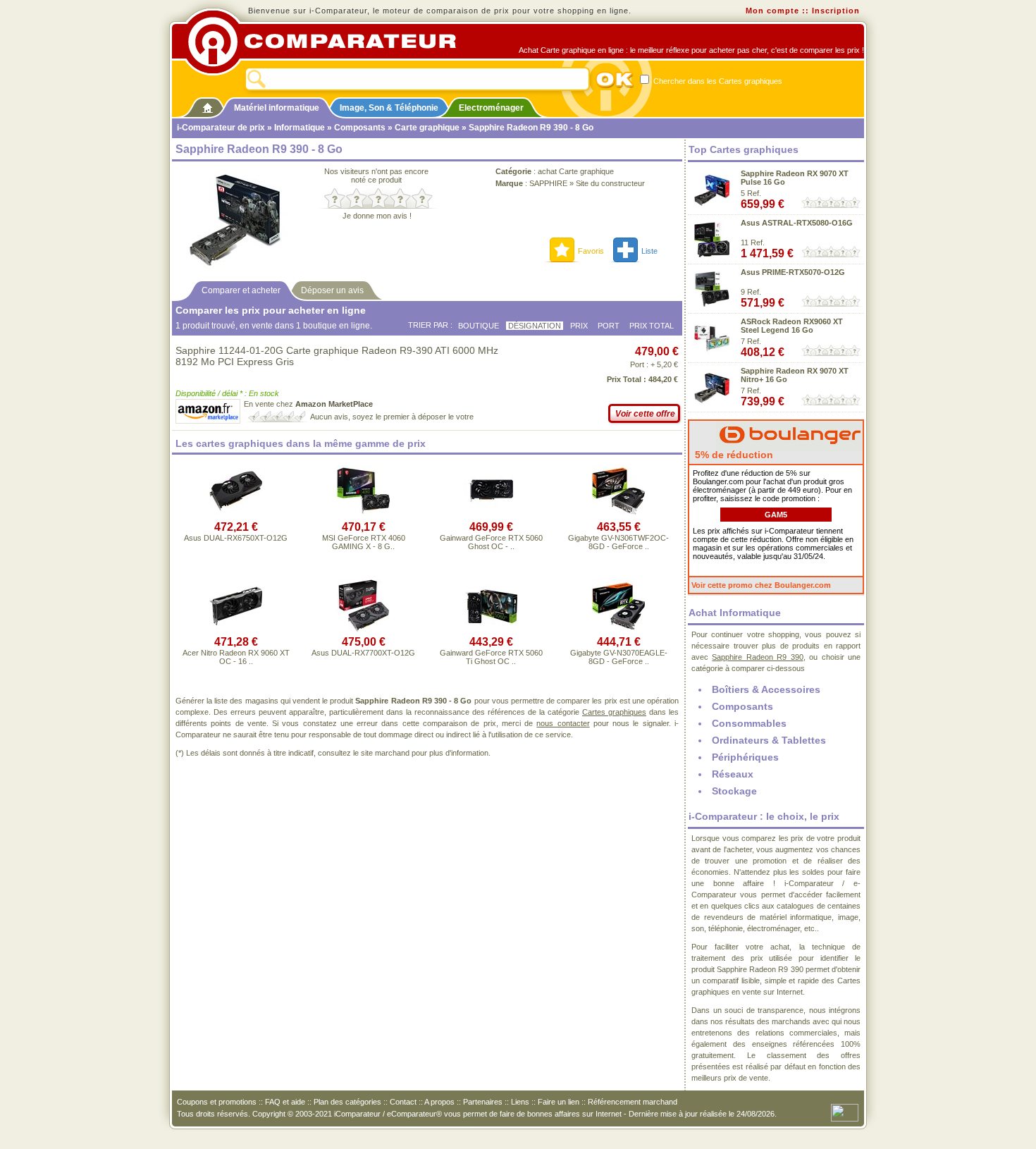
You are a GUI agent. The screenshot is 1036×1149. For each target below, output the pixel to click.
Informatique (299, 128)
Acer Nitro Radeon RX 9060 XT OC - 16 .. (236, 657)
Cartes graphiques (614, 712)
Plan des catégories (347, 1102)
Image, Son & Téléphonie (389, 108)
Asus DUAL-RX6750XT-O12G (236, 538)
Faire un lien (558, 1102)
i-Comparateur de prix (221, 128)
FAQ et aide (285, 1102)
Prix (579, 325)
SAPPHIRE (548, 183)
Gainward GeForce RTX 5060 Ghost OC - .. (491, 542)
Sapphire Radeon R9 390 (757, 657)
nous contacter (562, 723)
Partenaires (482, 1102)
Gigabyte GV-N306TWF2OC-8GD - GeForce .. (618, 542)
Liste (649, 251)
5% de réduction (732, 454)
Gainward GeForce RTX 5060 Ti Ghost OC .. (491, 657)
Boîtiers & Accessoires (766, 689)
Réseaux (732, 774)
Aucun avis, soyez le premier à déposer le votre (392, 416)
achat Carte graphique (576, 171)
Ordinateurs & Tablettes (769, 740)
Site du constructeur (610, 183)
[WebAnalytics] (844, 1111)
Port (608, 325)
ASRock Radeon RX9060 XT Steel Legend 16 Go (792, 325)
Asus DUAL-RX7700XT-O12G (363, 653)
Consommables (749, 723)
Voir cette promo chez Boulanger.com (761, 585)
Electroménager (491, 108)
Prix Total (651, 325)
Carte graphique (427, 128)
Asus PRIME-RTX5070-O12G (793, 272)
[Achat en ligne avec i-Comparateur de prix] (330, 42)
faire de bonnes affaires (540, 1114)
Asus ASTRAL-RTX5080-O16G (797, 223)
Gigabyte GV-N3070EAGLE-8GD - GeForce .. (618, 657)
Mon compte (772, 10)
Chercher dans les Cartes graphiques (716, 81)
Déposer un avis (332, 290)
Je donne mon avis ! (377, 215)
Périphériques (745, 757)
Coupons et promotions (217, 1102)
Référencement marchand (632, 1102)
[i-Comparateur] (208, 105)
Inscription (836, 10)
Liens (520, 1102)
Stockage (734, 791)
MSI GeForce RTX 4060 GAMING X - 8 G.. (363, 542)
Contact (403, 1102)
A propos (439, 1102)
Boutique (478, 325)
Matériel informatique (276, 108)
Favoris (591, 251)
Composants (360, 128)
